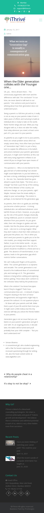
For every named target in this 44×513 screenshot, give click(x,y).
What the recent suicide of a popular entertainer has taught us (27, 461)
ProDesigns (29, 509)
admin (8, 34)
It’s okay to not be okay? (16, 383)
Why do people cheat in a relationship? (18, 375)
